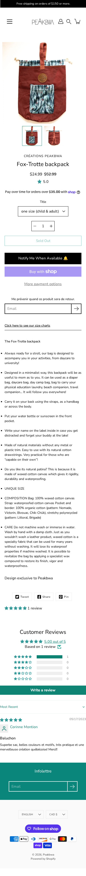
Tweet (24, 597)
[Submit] (72, 786)
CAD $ (53, 814)
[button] (68, 21)
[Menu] (10, 21)
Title (43, 202)
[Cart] (77, 21)
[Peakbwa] (43, 21)
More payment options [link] (43, 284)
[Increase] (51, 226)
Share (46, 597)
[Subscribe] (76, 309)
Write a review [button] (43, 690)
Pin (66, 597)
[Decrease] (34, 226)
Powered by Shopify (43, 859)
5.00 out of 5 (55, 641)
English (27, 814)
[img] (11, 720)
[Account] (60, 21)
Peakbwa (48, 854)
